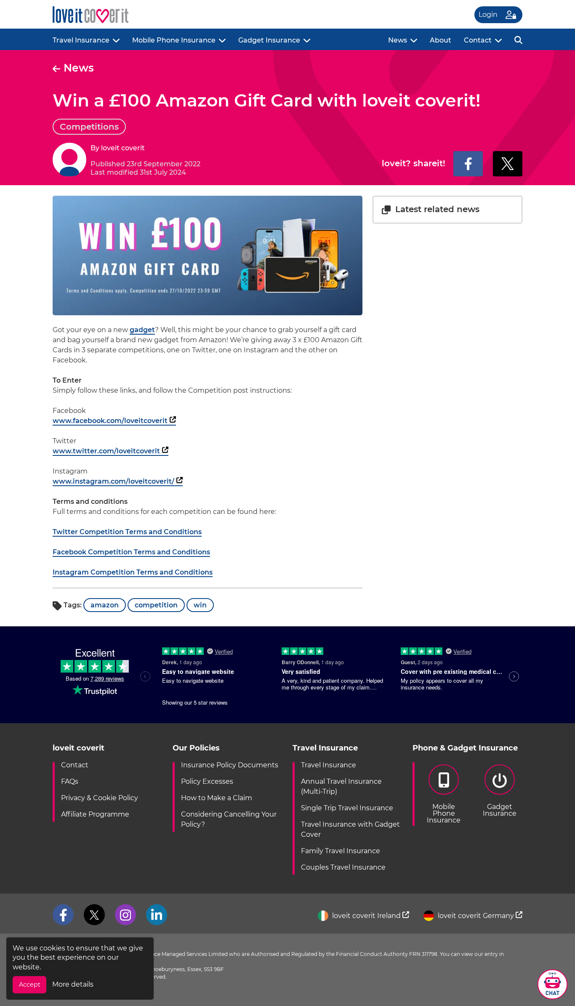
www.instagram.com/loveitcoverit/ (113, 481)
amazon (105, 605)
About (440, 40)
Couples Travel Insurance (343, 867)
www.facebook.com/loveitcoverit (110, 421)
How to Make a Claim (216, 798)
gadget (142, 330)
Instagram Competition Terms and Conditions (133, 572)
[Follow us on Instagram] (125, 914)
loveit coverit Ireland (366, 916)
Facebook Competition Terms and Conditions (131, 552)
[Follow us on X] (94, 914)
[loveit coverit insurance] (90, 15)
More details (72, 984)
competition (156, 605)
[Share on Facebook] (468, 163)
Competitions (89, 127)
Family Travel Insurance (340, 851)
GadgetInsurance (499, 810)
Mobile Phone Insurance (174, 40)
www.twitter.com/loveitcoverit (106, 451)
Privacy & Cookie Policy (99, 798)
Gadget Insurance (269, 40)
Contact (478, 40)
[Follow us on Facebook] (63, 914)
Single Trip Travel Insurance (347, 808)
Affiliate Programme (95, 814)
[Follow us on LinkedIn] (156, 914)
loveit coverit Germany (476, 916)
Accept (29, 984)
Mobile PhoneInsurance (444, 813)
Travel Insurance (81, 40)
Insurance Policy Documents (229, 765)
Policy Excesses (207, 781)
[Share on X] (507, 163)
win (200, 605)
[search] (518, 39)
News (397, 40)
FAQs (69, 781)
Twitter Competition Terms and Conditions (127, 532)
